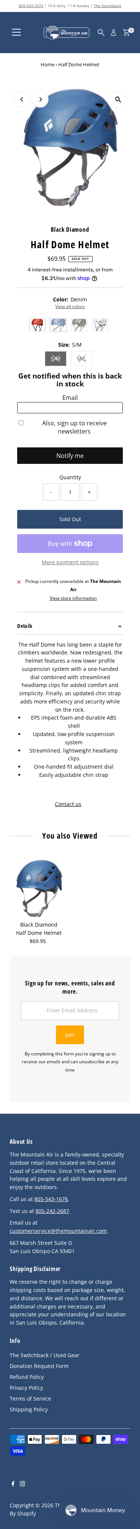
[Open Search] (101, 32)
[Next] (40, 99)
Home (48, 64)
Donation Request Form (39, 1366)
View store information (73, 598)
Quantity (70, 477)
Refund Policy (27, 1376)
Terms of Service (30, 1398)
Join (70, 1034)
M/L (84, 359)
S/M (58, 359)
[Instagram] (22, 1484)
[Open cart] (126, 32)
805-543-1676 (31, 5)
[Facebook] (13, 1484)
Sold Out (70, 519)
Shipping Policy (29, 1409)
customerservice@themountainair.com (58, 1230)
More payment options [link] (70, 562)
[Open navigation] (16, 32)
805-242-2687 (52, 1211)
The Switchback (107, 5)
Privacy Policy (26, 1387)
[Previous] (21, 99)
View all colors (70, 306)
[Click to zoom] (118, 99)
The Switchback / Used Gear (45, 1355)
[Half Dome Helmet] (39, 888)
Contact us (68, 804)
